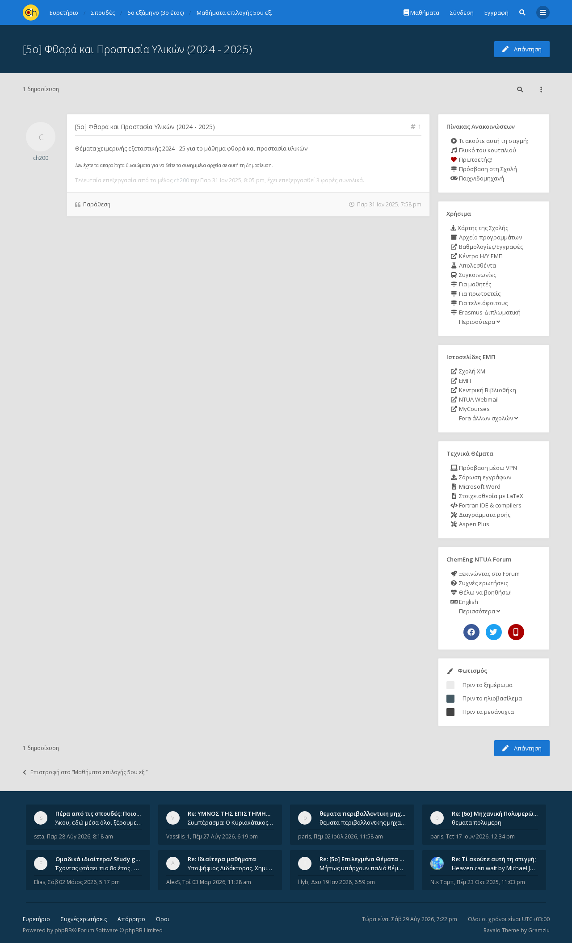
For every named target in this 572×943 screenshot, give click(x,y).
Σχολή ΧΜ (471, 371)
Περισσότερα (477, 322)
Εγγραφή (496, 12)
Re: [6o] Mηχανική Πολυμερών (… (498, 813)
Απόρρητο (131, 919)
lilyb (303, 882)
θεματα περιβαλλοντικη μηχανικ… (369, 813)
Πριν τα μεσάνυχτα (488, 712)
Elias (39, 882)
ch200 (40, 158)
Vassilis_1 (178, 836)
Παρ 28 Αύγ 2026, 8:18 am (80, 836)
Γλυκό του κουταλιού (487, 150)
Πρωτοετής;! (475, 159)
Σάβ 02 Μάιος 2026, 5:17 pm (84, 882)
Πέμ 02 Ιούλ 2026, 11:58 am (348, 836)
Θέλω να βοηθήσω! (485, 592)
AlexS (173, 882)
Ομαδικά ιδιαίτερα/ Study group (102, 859)
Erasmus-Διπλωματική (489, 312)
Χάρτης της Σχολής (482, 228)
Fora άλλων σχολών (486, 418)
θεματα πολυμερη (476, 822)
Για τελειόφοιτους (483, 303)
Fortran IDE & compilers (490, 505)
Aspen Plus (473, 524)
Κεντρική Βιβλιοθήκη (487, 390)
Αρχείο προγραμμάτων (490, 237)
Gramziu (539, 930)
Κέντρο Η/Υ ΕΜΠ (480, 256)
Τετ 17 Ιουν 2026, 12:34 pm (480, 836)
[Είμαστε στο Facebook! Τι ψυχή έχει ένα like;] (471, 632)
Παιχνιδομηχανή (481, 178)
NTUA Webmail (478, 399)
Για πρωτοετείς (479, 293)
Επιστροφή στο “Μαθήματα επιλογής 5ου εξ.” (88, 772)
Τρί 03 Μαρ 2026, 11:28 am (216, 882)
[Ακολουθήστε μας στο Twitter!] (494, 632)
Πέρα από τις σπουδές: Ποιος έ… (101, 813)
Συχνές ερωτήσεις (483, 583)
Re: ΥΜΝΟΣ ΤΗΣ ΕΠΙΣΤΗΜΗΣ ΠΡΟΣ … (240, 813)
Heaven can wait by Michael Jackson (495, 868)
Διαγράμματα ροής (484, 515)
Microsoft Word (479, 486)
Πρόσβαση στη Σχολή (487, 169)
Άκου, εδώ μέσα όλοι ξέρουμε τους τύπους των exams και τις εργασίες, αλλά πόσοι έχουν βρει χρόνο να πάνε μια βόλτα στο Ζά (98, 822)
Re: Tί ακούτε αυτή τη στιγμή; (494, 859)
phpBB (63, 930)
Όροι (162, 919)
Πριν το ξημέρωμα (488, 685)
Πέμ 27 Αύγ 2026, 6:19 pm (225, 836)
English (468, 602)
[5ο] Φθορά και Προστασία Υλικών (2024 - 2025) (137, 49)
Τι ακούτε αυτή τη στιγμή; (493, 141)
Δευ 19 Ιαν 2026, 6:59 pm (343, 882)
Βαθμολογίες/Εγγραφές (490, 247)
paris (304, 836)
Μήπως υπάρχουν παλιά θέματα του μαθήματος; (363, 868)
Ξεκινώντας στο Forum (489, 574)
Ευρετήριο (36, 919)
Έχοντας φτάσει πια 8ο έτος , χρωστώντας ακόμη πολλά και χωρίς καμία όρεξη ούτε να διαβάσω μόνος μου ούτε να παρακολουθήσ (98, 868)
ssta (39, 836)
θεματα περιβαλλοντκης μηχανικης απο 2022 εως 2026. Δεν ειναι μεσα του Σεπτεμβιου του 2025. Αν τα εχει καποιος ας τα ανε (363, 822)
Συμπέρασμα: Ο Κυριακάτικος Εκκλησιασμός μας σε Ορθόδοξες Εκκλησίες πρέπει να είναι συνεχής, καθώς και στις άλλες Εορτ (231, 822)
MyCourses (474, 409)
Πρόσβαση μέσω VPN (487, 468)
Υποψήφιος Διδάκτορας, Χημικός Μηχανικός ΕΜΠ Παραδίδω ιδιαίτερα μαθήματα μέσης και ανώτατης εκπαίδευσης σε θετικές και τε (231, 868)
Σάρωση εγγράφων (484, 477)
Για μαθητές (474, 284)
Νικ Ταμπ (442, 882)
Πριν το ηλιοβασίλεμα (492, 698)
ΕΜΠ (464, 381)
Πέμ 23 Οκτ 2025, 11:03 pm (491, 882)
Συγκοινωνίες (477, 275)
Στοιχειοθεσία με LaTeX (490, 496)
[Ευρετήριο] (31, 12)
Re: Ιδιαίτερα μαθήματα (222, 859)
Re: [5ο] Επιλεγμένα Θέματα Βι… (365, 859)
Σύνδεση (462, 12)
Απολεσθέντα (477, 265)
